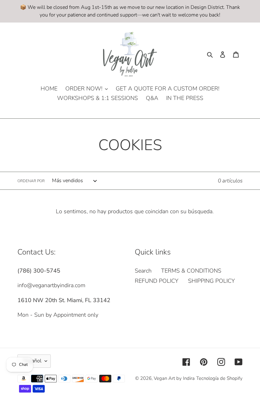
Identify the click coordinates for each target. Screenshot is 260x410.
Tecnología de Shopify (219, 378)
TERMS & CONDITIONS (191, 270)
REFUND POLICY (157, 281)
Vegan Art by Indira (174, 378)
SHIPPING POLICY (211, 281)
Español (32, 360)
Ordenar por (31, 180)
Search (143, 270)
